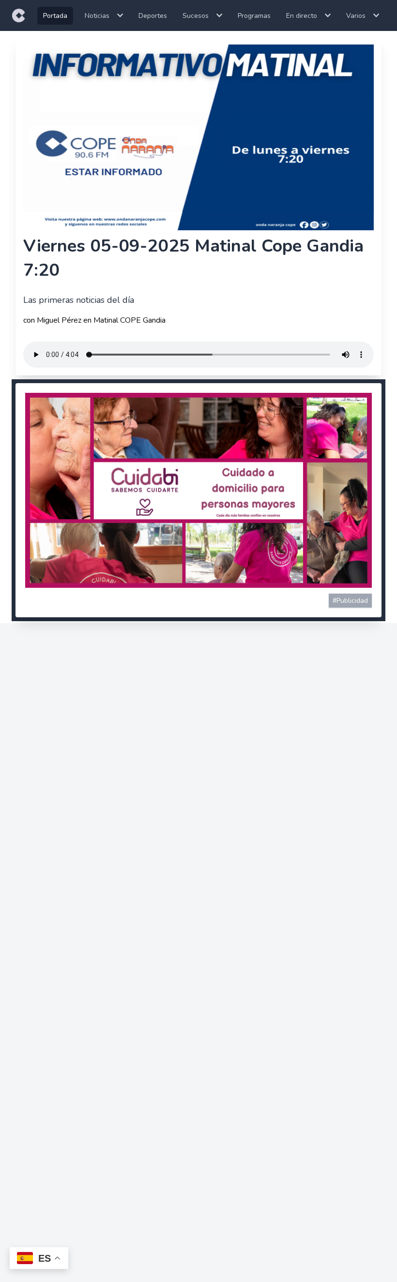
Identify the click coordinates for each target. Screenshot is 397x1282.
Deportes (152, 15)
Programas (254, 15)
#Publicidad (350, 600)
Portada (55, 15)
